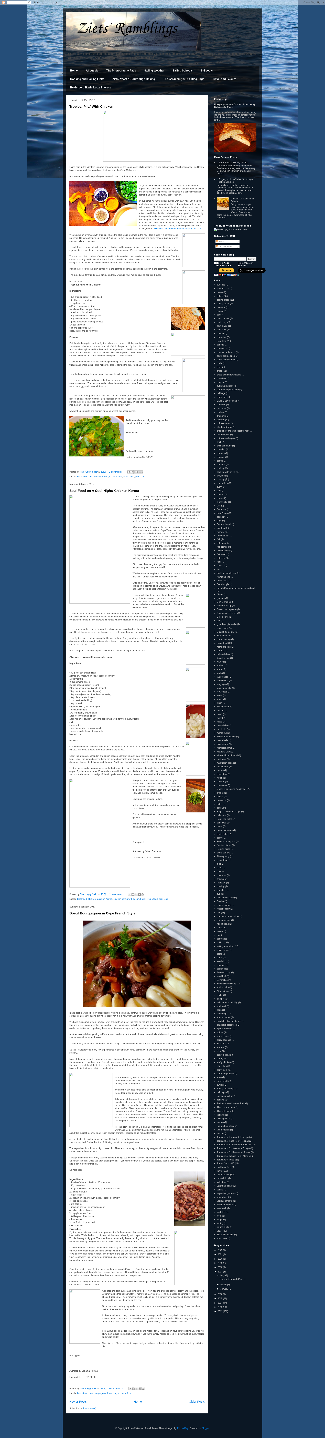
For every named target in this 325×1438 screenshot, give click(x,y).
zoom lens (222, 1238)
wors (219, 1216)
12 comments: (116, 894)
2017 (220, 1271)
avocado (221, 284)
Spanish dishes (224, 1028)
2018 (220, 1267)
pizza (219, 867)
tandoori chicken (225, 1096)
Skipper (220, 998)
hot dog (220, 650)
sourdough (222, 1013)
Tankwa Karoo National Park (231, 1103)
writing (220, 1223)
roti (218, 935)
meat (219, 721)
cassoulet (221, 408)
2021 (220, 1254)
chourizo (221, 449)
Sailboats (207, 70)
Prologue (221, 882)
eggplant (221, 517)
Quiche (220, 901)
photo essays (223, 852)
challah (220, 412)
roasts (220, 931)
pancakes (221, 822)
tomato (220, 1122)
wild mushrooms (225, 1204)
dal (218, 490)
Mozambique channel (227, 755)
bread (219, 371)
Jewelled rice (223, 658)
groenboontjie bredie (226, 624)
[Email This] (128, 472)
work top (221, 1212)
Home (74, 70)
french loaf (222, 580)
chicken (92, 899)
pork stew (221, 875)
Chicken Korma (104, 899)
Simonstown (223, 991)
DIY (219, 505)
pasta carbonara (225, 830)
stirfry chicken (224, 1062)
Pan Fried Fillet (224, 819)
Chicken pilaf (115, 476)
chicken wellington (226, 438)
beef (219, 314)
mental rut (222, 733)
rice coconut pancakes (228, 916)
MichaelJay (182, 1428)
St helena (221, 1043)
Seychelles (222, 980)
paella (220, 808)
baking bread (223, 300)
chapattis (221, 416)
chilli (219, 442)
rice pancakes (224, 920)
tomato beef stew (225, 1126)
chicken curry (223, 423)
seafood (221, 968)
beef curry (222, 322)
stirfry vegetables (225, 1073)
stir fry (220, 1058)
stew (219, 1051)
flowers (220, 565)
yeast (219, 1231)
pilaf (137, 476)
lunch (219, 703)
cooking (220, 468)
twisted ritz (222, 1178)
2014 (220, 1303)
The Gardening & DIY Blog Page (183, 79)
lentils (220, 699)
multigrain (221, 759)
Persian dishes (224, 845)
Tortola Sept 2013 (225, 1163)
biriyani (220, 333)
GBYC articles (224, 602)
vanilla (220, 1189)
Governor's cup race (226, 609)
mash (219, 714)
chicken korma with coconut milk (129, 899)
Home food (128, 476)
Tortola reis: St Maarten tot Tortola (233, 1152)
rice (142, 476)
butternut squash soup (228, 389)
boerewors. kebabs (226, 352)
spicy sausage (224, 1040)
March (223, 1284)
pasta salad (222, 834)
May (222, 1275)
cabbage (221, 393)
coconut (221, 457)
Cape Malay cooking (98, 476)
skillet (220, 995)
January (224, 1289)
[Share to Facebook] (138, 472)
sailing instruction (225, 946)
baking (220, 296)
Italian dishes (223, 654)
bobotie (220, 344)
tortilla (220, 1133)
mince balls (222, 740)
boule (219, 363)
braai (219, 367)
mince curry (222, 744)
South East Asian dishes (229, 1021)
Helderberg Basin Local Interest (90, 87)
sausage (221, 965)
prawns (220, 879)
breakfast (221, 378)
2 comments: (116, 472)
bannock (221, 307)
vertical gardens (224, 1201)
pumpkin (221, 890)
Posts (221, 241)
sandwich (221, 961)
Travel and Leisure (224, 79)
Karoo (220, 661)
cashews (221, 404)
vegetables (222, 1197)
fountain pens (223, 577)
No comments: (116, 1388)
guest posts (222, 628)
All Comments (225, 246)
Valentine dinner (224, 1186)
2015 (220, 1298)
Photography (223, 856)
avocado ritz (223, 288)
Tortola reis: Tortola (226, 1159)
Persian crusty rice (226, 841)
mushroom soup (225, 763)
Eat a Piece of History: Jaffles (233, 162)
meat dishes (223, 725)
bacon (220, 292)
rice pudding (223, 924)
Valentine (221, 1182)
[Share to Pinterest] (141, 472)
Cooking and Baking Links (87, 79)
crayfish (221, 475)
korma (220, 669)
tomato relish (223, 1129)
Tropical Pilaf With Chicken (91, 106)
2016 (220, 1294)
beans (220, 311)
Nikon (219, 778)
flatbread (221, 558)
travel (219, 1171)
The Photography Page (121, 70)
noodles (220, 781)
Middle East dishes (226, 736)
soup (219, 1010)
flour (219, 561)
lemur (219, 695)
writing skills (223, 1227)
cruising (220, 479)
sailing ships (223, 950)
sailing (220, 942)
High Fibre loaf (224, 635)
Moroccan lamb (224, 748)
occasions (222, 785)
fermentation (223, 535)
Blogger (205, 1428)
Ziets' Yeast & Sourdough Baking (133, 79)
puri (218, 894)
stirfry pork (222, 1070)
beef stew (81, 1393)
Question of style (225, 897)
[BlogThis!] (132, 472)
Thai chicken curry (226, 1107)
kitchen (220, 665)
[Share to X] (135, 472)
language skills (224, 688)
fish (218, 539)
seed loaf (221, 976)
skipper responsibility (227, 1002)
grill (218, 620)
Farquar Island (224, 524)
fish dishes (222, 547)
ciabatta (221, 453)
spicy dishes (223, 1036)
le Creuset (222, 691)
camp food (222, 397)
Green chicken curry (227, 613)
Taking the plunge (225, 1088)
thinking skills (223, 1118)
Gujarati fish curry (225, 632)
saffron (220, 938)
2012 (220, 1311)
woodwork (221, 1208)
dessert (220, 494)
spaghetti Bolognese (227, 1025)
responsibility (223, 908)
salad (219, 954)
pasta (219, 826)
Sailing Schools (182, 70)
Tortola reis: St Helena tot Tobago (233, 1148)
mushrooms (222, 766)
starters (220, 1047)
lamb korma (222, 680)
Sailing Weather (154, 70)
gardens (221, 598)
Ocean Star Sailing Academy (231, 789)
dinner (220, 498)
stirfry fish (222, 1066)
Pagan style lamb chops (229, 811)
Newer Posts (78, 1401)
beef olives (222, 326)
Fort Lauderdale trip (226, 573)
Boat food (82, 476)
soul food (163, 899)
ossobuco (221, 800)
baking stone (223, 303)
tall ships (221, 1092)
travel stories (223, 1174)
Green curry (222, 617)
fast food (221, 528)
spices (220, 1032)
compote (221, 464)
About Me (92, 70)
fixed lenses (223, 550)
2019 (220, 1263)
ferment (220, 532)
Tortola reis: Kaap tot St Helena (232, 1141)
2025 (220, 1250)
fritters (220, 594)
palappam (221, 815)
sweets (220, 1085)
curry (219, 487)
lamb (219, 673)
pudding (220, 886)
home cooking (224, 639)
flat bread (221, 554)
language (221, 684)
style (219, 1077)
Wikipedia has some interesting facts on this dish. (178, 228)
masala (220, 710)
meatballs (221, 729)
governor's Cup (224, 605)
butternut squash (225, 386)
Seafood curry (224, 972)
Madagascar (223, 706)
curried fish (222, 483)
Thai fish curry (224, 1111)
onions (220, 796)
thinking (220, 1115)
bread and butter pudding (229, 374)
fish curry (221, 543)
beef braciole (223, 318)
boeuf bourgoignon (226, 356)
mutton (220, 770)
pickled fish (222, 860)
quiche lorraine (224, 905)
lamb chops (222, 677)
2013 (220, 1307)
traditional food (224, 1167)
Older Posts (197, 1401)
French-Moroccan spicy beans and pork (236, 588)
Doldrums (221, 509)
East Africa (222, 513)
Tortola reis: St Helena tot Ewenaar (234, 1144)
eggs (219, 520)
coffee (220, 461)
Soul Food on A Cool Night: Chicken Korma (104, 491)
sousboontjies (223, 1017)
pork (219, 871)
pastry (220, 838)
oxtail (219, 804)
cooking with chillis (226, 472)
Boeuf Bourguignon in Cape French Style (102, 913)
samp (219, 957)
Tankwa (220, 1099)
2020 (220, 1259)
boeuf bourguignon (97, 1393)
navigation (222, 774)
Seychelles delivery (226, 983)
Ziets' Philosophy (225, 1234)
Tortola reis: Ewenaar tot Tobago (232, 1137)
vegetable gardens (226, 1193)
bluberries (221, 337)
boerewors (222, 348)
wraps (220, 1219)
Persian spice (223, 849)
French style (113, 1393)
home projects (224, 647)
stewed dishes (224, 1055)
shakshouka (223, 987)
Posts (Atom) (89, 1408)
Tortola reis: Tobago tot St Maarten (234, 1156)
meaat (220, 718)
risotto (220, 927)
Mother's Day (223, 751)
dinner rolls (222, 502)
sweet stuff (222, 1081)
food (219, 569)
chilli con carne (224, 445)
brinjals (220, 382)
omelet (220, 793)
